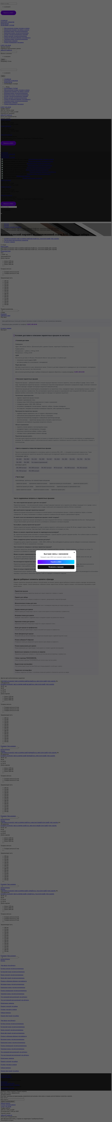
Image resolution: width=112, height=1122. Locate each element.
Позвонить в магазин (56, 567)
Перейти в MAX (56, 562)
